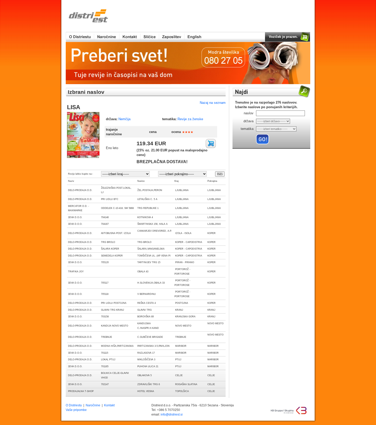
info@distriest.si (172, 414)
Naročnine (93, 405)
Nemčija (124, 119)
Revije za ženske (190, 119)
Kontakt (109, 405)
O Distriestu (74, 405)
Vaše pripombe (76, 410)
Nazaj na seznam (213, 103)
